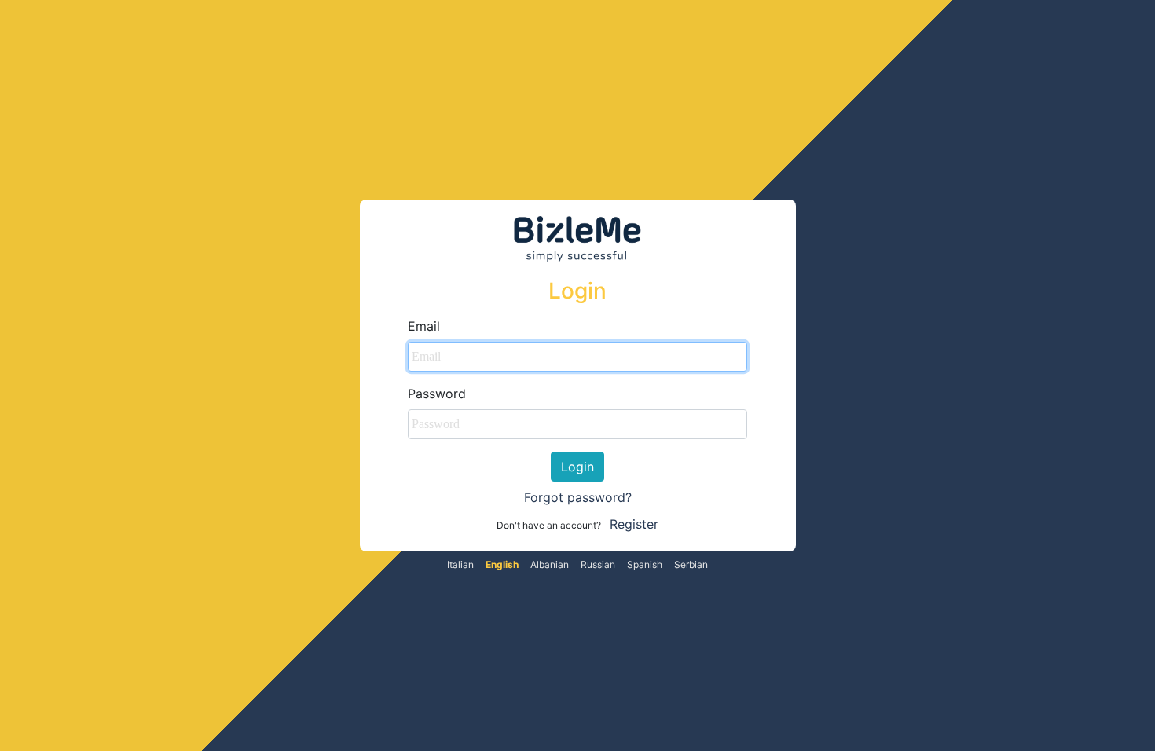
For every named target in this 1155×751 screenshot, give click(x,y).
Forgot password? (578, 497)
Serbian (691, 564)
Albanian (549, 564)
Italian (460, 564)
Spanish (644, 564)
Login (577, 466)
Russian (598, 564)
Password (437, 393)
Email (424, 326)
